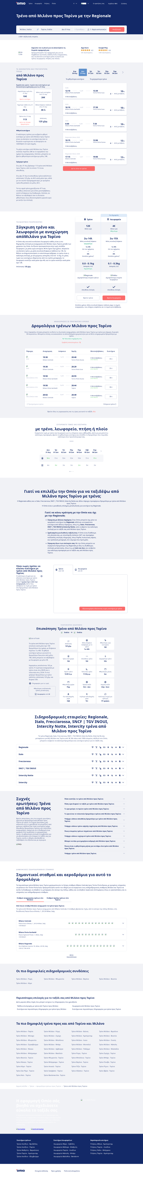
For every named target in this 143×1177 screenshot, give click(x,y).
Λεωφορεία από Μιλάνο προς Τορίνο (86, 1006)
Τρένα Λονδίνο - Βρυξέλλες (27, 1144)
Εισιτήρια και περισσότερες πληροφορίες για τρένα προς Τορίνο (96, 1009)
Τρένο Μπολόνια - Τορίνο (81, 1058)
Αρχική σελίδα (21, 1086)
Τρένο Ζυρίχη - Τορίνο (107, 1053)
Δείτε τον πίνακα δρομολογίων (25, 123)
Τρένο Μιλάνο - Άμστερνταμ (82, 1036)
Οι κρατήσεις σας (98, 3)
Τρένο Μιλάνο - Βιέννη (80, 1031)
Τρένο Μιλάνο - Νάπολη (108, 1044)
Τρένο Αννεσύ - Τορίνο (52, 1066)
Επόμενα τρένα (109, 404)
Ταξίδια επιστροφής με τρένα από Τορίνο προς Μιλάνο (37, 1006)
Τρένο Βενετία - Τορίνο (24, 1058)
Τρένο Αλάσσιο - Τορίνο (80, 1071)
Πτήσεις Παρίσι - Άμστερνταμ (101, 1153)
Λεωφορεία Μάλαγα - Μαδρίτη (65, 1147)
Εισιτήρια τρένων (24, 1140)
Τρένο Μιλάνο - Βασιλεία (53, 1053)
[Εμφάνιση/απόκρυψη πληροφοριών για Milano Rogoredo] (123, 946)
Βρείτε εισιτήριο (25, 99)
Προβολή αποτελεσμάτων (70, 342)
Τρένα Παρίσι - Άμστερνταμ (27, 1153)
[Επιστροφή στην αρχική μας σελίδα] (22, 3)
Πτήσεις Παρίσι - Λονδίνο (100, 1147)
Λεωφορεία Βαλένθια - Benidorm (66, 1156)
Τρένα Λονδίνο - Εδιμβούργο (28, 1156)
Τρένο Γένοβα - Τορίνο (107, 1062)
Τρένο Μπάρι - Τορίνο (107, 1058)
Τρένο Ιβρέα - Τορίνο (106, 1071)
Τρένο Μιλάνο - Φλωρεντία (54, 979)
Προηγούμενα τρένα (35, 404)
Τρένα (30, 3)
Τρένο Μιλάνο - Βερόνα (80, 979)
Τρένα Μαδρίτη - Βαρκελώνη (28, 1150)
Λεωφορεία (38, 3)
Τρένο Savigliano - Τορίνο (53, 1071)
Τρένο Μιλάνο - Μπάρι (52, 1044)
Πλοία (54, 3)
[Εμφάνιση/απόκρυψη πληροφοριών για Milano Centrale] (123, 923)
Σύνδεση (124, 3)
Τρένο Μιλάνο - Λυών (79, 1040)
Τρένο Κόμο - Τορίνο (23, 1066)
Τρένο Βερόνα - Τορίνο (80, 1062)
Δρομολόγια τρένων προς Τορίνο (48, 1086)
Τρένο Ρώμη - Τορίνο (79, 1053)
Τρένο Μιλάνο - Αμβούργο (53, 1049)
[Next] (123, 72)
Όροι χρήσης (56, 1171)
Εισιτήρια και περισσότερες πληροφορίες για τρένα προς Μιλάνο (41, 1009)
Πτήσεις (47, 3)
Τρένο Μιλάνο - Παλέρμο (81, 1049)
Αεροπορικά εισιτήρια (99, 1140)
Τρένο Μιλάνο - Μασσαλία (109, 1049)
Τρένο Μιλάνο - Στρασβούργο (27, 1044)
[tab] (75, 79)
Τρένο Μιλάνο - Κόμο (24, 983)
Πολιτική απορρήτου (72, 1171)
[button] (67, 29)
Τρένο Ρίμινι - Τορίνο (107, 1066)
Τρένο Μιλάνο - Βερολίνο (108, 1031)
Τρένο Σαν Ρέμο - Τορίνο (25, 1071)
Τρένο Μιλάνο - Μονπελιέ (81, 1044)
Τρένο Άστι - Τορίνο (23, 1075)
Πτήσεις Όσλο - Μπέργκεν (100, 1150)
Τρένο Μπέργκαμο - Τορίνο (54, 1062)
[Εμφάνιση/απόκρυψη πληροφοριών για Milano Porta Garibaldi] (123, 934)
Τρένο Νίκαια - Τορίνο (24, 1062)
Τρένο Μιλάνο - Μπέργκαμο (26, 1053)
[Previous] (41, 451)
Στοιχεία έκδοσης (41, 1171)
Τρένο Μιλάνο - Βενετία (108, 979)
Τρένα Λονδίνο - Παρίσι (26, 1147)
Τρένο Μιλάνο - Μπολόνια (53, 1040)
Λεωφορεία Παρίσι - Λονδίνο (65, 1150)
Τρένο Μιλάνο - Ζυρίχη (52, 1036)
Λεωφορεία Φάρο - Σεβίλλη (64, 1144)
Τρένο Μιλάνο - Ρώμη (24, 979)
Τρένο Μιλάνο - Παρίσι (24, 1031)
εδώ (94, 411)
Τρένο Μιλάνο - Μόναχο (25, 1036)
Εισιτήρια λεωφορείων (63, 1140)
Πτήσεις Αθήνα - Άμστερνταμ (101, 1144)
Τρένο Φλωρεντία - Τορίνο (53, 1058)
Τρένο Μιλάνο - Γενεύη (107, 1040)
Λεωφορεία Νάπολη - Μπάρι (64, 1153)
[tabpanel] (90, 594)
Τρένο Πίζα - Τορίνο (79, 1066)
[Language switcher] (85, 3)
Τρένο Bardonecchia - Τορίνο (54, 1075)
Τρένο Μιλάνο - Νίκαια (24, 1049)
